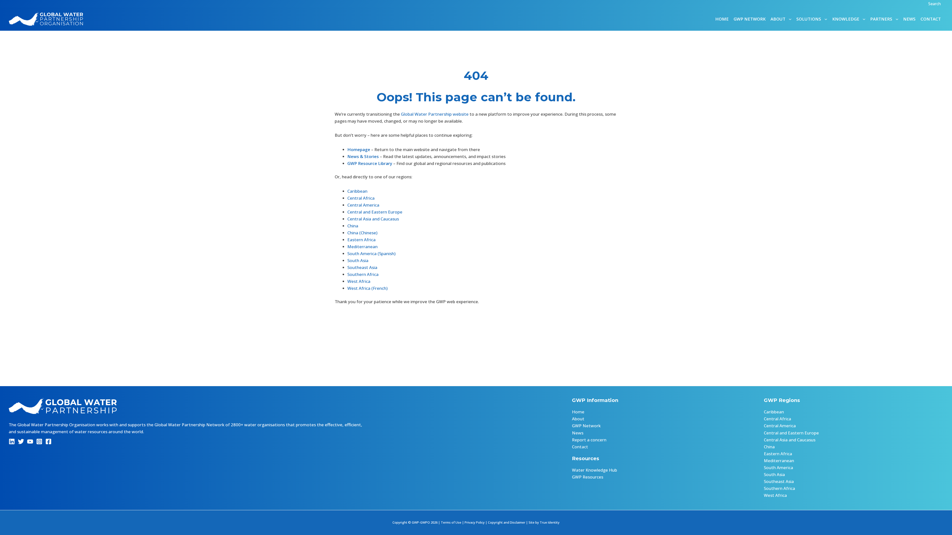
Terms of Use (451, 522)
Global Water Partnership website (435, 114)
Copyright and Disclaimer (506, 522)
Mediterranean (362, 246)
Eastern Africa (361, 239)
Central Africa (361, 198)
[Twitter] (21, 441)
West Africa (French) (367, 288)
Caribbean (357, 191)
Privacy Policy (475, 522)
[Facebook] (48, 441)
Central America (363, 205)
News (909, 19)
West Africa (358, 281)
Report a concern (589, 440)
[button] (935, 3)
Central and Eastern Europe (374, 212)
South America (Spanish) (371, 253)
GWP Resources (587, 477)
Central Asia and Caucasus (373, 219)
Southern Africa (363, 274)
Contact (931, 19)
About (578, 419)
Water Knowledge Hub (594, 470)
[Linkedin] (12, 441)
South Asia (357, 260)
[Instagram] (39, 441)
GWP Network (750, 19)
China (352, 226)
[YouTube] (30, 441)
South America (778, 467)
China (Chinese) (362, 233)
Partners (881, 19)
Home (722, 19)
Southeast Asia (362, 267)
